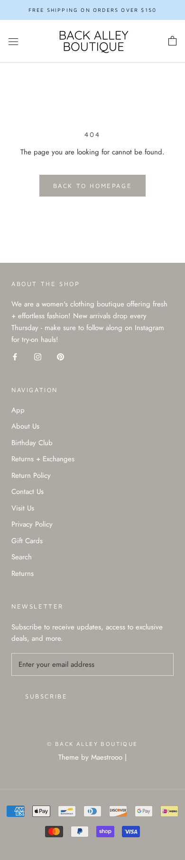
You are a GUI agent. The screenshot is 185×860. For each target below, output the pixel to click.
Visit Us (22, 508)
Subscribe (46, 696)
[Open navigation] (13, 41)
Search (21, 557)
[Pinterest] (60, 356)
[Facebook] (14, 356)
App (18, 410)
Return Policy (31, 475)
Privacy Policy (32, 524)
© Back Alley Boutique (92, 743)
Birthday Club (32, 443)
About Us (25, 426)
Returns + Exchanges (42, 459)
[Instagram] (37, 356)
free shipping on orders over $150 (92, 10)
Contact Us (27, 491)
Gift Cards (27, 541)
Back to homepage (92, 185)
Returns (22, 573)
